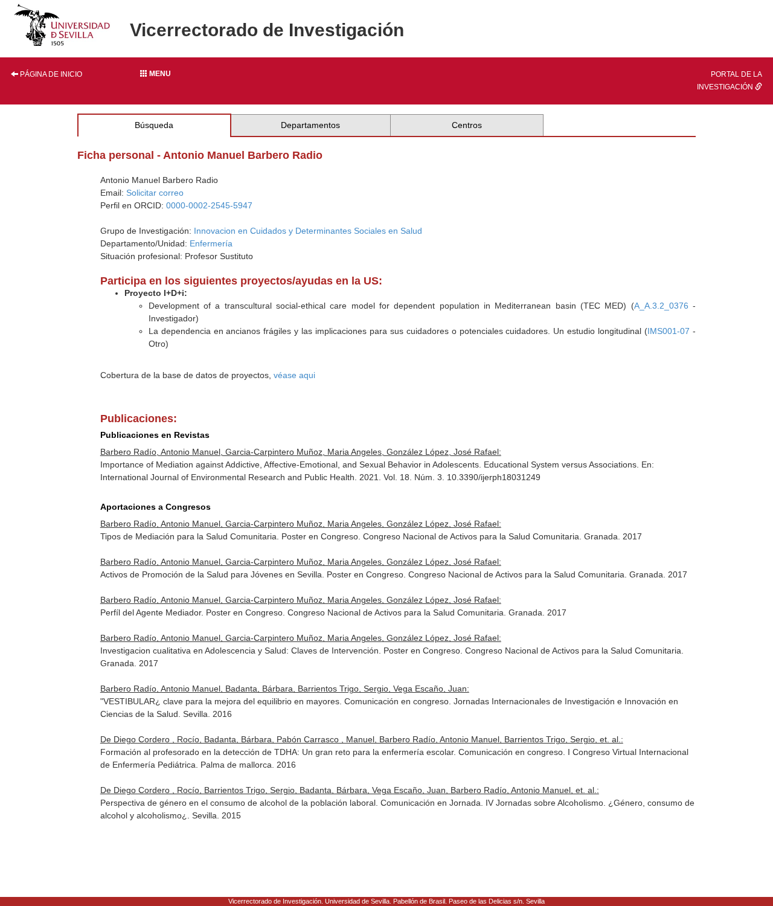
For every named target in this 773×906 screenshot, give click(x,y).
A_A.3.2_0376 (661, 305)
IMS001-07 (668, 331)
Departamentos (310, 125)
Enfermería (211, 243)
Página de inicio (50, 74)
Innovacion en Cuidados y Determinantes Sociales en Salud (308, 231)
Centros (467, 125)
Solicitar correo (155, 193)
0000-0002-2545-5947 (209, 205)
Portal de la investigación (729, 80)
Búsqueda (154, 125)
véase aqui (294, 375)
